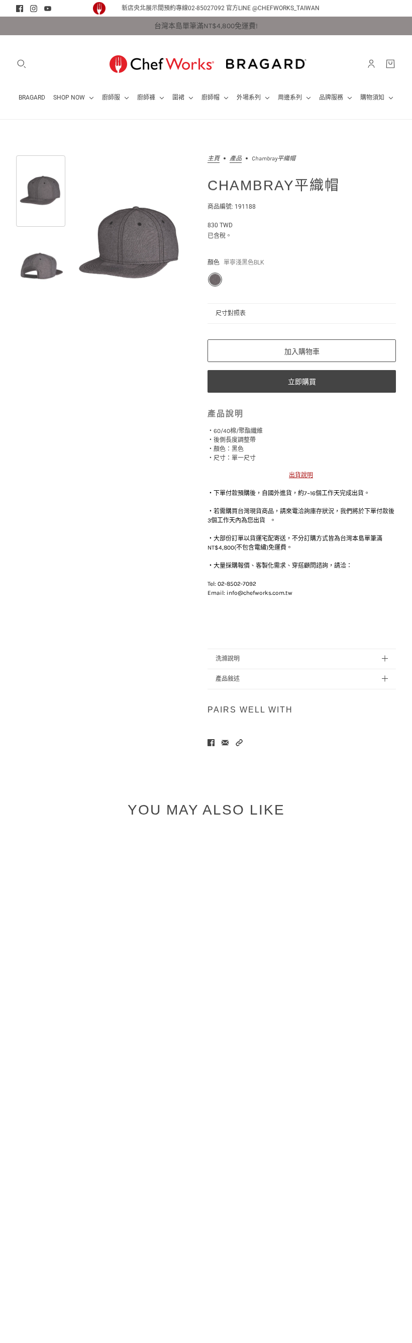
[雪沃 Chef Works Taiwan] (162, 63)
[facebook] (19, 8)
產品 (236, 158)
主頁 (214, 158)
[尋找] (21, 63)
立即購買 (302, 382)
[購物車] (390, 63)
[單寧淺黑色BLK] (215, 280)
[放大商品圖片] (130, 243)
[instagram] (33, 8)
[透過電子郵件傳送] (225, 742)
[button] (239, 742)
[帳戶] (371, 63)
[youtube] (47, 8)
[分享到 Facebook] (211, 742)
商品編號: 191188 (232, 206)
